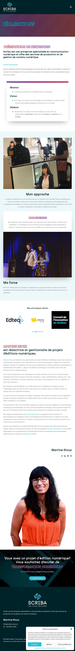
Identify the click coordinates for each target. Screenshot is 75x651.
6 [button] (40, 331)
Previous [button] (2, 321)
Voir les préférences (64, 644)
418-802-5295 (11, 627)
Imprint (63, 648)
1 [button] (32, 331)
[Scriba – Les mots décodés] (9, 7)
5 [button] (39, 331)
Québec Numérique (54, 429)
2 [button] (34, 331)
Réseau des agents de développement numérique (36, 419)
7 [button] (42, 331)
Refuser (49, 644)
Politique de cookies (40, 648)
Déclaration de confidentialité (53, 648)
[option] (14, 320)
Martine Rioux (8, 360)
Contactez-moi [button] (37, 578)
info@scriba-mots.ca (10, 624)
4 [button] (37, 331)
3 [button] (35, 331)
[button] (71, 629)
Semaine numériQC (30, 434)
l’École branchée (32, 414)
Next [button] (72, 321)
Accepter (34, 644)
